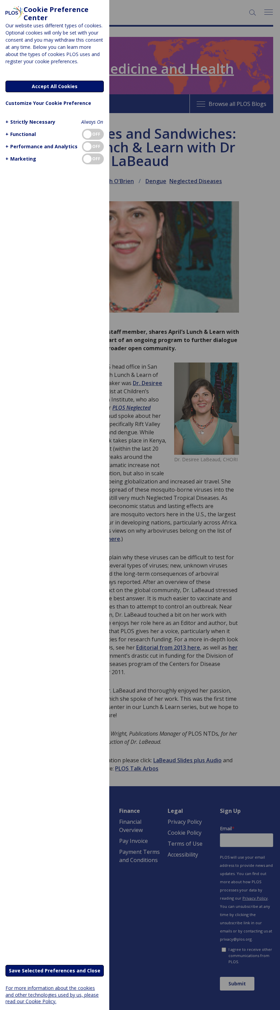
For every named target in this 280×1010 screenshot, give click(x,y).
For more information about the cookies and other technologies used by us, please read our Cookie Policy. (52, 994)
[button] (30, 122)
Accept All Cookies (55, 86)
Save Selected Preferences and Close (54, 970)
